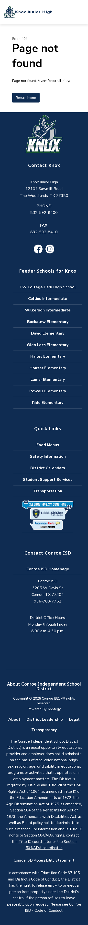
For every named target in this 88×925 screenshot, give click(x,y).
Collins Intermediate (47, 298)
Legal (74, 719)
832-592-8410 (44, 232)
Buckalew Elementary (47, 321)
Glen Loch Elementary (47, 345)
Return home (26, 97)
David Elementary (47, 333)
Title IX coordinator (35, 841)
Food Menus (47, 445)
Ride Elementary (47, 402)
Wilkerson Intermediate (48, 310)
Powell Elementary (47, 391)
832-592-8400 (44, 212)
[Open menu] (81, 12)
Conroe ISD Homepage (47, 569)
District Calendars (47, 468)
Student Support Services (48, 479)
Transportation (47, 491)
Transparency (44, 730)
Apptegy (54, 709)
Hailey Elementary (47, 356)
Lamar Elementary (48, 379)
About (14, 719)
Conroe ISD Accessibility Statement (44, 860)
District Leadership (44, 719)
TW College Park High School (47, 287)
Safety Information (48, 456)
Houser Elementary (48, 368)
